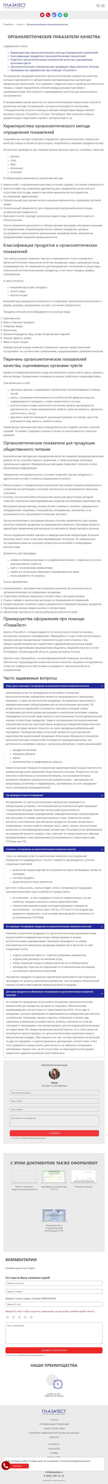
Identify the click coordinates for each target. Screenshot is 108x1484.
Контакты (54, 1444)
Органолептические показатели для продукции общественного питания (54, 66)
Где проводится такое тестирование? (24, 795)
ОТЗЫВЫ (54, 1453)
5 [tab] (62, 1402)
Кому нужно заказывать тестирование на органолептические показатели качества (47, 685)
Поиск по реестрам (54, 1429)
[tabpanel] (54, 1385)
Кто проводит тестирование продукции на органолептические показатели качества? (49, 926)
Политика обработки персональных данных (54, 1433)
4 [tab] (58, 1402)
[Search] (98, 5)
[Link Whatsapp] (66, 15)
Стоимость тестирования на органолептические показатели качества (41, 849)
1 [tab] (45, 1402)
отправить (54, 1133)
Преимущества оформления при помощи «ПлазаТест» (43, 70)
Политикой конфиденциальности (75, 1461)
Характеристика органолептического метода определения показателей (54, 52)
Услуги (54, 1420)
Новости (54, 1437)
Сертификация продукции (54, 1424)
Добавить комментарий (54, 1350)
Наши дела (54, 1449)
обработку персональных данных (34, 1138)
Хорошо (17, 1466)
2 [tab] (49, 1402)
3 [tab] (54, 1402)
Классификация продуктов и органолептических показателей (48, 56)
